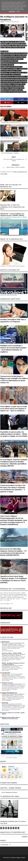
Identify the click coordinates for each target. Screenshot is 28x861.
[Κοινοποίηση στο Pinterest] (6, 174)
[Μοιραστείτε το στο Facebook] (5, 174)
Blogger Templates (21, 857)
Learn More (12, 11)
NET (3, 21)
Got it (18, 11)
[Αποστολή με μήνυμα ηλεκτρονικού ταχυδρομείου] (1, 174)
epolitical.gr (5, 702)
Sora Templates (11, 857)
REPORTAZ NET (5, 641)
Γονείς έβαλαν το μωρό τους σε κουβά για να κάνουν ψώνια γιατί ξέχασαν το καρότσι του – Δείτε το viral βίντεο (13, 409)
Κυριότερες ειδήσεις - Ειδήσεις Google (11, 653)
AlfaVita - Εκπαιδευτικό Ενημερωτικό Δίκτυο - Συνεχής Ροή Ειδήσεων (13, 663)
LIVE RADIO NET (6, 672)
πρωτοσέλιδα (9, 757)
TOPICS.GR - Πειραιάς (7, 682)
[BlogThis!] (2, 174)
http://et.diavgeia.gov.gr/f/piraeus (9, 792)
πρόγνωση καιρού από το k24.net (11, 779)
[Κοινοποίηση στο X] (4, 174)
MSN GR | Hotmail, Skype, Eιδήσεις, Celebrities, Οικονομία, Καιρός (11, 718)
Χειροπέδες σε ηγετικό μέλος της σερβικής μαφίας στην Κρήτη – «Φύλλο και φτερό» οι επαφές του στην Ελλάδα (13, 434)
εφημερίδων (15, 757)
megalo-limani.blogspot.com (9, 692)
